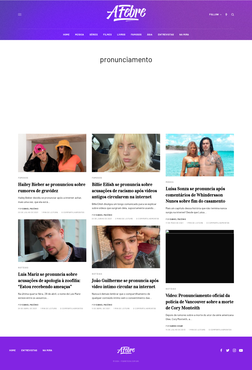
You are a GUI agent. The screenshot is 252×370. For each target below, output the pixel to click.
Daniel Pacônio (30, 209)
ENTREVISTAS (29, 350)
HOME (12, 350)
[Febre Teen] (126, 13)
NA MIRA (47, 350)
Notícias (23, 267)
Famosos (23, 178)
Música (169, 182)
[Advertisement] (126, 106)
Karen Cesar (176, 326)
